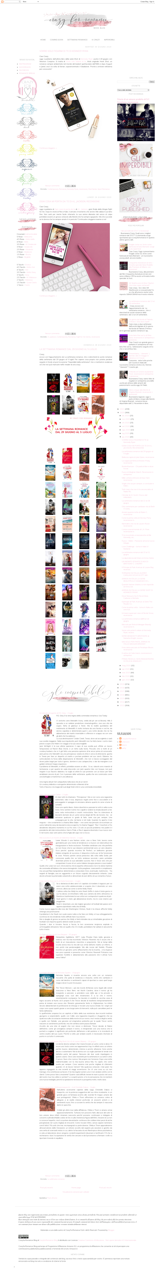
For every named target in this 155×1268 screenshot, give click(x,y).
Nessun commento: (52, 186)
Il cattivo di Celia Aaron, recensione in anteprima (137, 654)
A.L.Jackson (52, 337)
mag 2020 (126, 665)
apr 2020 (126, 669)
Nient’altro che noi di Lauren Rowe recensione (136, 524)
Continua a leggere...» (48, 148)
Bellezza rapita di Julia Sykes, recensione (138, 457)
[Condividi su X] (70, 186)
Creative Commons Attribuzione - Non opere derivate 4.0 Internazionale (107, 1240)
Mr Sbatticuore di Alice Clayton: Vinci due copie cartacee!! (141, 284)
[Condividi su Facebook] (72, 186)
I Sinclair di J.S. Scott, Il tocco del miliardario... (134, 496)
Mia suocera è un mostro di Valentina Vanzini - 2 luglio (61, 838)
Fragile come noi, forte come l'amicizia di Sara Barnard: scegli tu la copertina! (141, 246)
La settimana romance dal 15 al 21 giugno (136, 553)
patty (124, 748)
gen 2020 (126, 680)
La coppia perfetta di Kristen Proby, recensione (136, 462)
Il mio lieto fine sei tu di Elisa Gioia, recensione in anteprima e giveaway (141, 337)
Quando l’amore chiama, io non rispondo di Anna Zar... (138, 585)
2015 (122, 698)
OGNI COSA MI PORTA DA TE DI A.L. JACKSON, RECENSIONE (69, 201)
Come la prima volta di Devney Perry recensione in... (136, 519)
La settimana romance (56, 1179)
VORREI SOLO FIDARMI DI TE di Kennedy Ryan (63, 51)
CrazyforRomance (129, 739)
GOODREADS (25, 67)
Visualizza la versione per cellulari (76, 1192)
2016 (122, 695)
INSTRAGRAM (25, 64)
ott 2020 (126, 422)
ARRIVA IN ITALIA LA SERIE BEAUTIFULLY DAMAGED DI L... (136, 580)
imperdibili (109, 40)
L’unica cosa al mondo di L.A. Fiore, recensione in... (136, 530)
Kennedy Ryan (72, 189)
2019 (122, 684)
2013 (122, 705)
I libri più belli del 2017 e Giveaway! (135, 231)
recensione (83, 189)
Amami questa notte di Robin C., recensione (135, 513)
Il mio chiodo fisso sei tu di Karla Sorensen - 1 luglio (59, 881)
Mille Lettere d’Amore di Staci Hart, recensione (136, 479)
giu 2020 (126, 437)
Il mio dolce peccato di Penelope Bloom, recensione (138, 648)
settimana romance (77, 40)
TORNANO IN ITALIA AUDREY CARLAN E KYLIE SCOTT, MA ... (135, 574)
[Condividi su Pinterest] (75, 186)
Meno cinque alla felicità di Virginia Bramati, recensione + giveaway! (141, 392)
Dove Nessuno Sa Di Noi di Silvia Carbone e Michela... (135, 597)
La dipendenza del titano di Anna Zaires (138, 558)
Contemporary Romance (57, 189)
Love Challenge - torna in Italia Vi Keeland (135, 547)
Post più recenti (46, 1187)
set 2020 (126, 426)
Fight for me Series (83, 337)
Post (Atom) (52, 1198)
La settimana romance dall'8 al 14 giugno (135, 620)
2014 (122, 702)
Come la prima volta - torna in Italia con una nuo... (137, 608)
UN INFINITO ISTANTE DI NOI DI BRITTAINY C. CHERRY (135, 562)
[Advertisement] (75, 165)
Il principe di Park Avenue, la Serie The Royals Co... (137, 602)
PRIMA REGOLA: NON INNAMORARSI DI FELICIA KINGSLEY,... (138, 660)
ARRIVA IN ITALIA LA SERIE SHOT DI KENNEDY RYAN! (137, 591)
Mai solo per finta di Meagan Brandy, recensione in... (136, 625)
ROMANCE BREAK (27, 73)
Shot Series (92, 189)
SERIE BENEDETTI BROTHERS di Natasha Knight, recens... (135, 637)
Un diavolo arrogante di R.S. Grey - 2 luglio (56, 713)
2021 (122, 409)
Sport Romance (104, 189)
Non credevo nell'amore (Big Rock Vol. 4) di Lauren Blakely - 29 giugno (67, 1041)
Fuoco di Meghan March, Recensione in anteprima (137, 473)
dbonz (124, 745)
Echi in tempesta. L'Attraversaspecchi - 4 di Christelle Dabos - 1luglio (67, 1087)
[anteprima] (136, 176)
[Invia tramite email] (66, 186)
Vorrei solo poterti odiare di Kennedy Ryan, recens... (136, 631)
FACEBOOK (24, 70)
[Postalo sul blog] (68, 186)
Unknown (126, 742)
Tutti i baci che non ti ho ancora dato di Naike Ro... (137, 490)
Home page (76, 1187)
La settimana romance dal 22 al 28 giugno (136, 502)
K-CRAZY (96, 40)
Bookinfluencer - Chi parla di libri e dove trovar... (137, 467)
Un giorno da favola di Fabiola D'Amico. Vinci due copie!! (141, 320)
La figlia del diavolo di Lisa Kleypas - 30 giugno (58, 934)
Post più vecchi (105, 1187)
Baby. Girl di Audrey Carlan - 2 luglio (53, 794)
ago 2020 (126, 430)
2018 (122, 688)
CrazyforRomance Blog (48, 1240)
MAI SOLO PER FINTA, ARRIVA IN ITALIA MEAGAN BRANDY (136, 643)
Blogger (111, 1230)
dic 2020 (126, 415)
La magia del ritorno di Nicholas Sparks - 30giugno (59, 972)
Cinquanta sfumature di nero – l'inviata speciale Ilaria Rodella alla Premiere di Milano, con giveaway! (141, 266)
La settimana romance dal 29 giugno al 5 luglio (68, 349)
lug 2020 (126, 433)
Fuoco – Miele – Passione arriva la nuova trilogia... (138, 542)
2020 (122, 412)
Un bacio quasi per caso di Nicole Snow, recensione (138, 614)
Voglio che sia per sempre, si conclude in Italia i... (138, 484)
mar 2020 (126, 672)
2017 (122, 691)
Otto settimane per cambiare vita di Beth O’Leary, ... (138, 507)
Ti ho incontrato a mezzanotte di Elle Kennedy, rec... (136, 536)
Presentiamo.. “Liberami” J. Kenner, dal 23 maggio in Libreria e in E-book (139, 355)
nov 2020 (126, 419)
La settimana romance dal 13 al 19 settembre (141, 302)
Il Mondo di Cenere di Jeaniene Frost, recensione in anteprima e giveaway (141, 374)
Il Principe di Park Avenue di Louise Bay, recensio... (138, 568)
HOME (43, 40)
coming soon (56, 40)
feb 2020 (126, 676)
